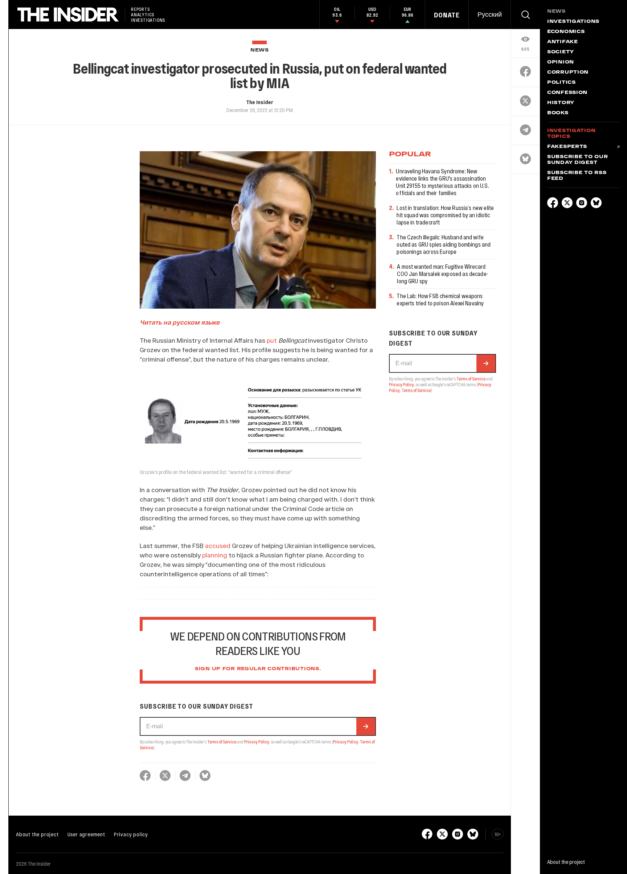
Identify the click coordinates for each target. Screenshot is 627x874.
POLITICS (561, 83)
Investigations (573, 22)
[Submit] (365, 726)
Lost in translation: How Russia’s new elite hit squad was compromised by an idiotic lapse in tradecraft (445, 215)
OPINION (560, 62)
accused (217, 545)
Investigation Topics (571, 134)
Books (558, 113)
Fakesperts (567, 147)
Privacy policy (131, 834)
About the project (37, 834)
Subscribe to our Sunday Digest (577, 160)
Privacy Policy (256, 741)
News (259, 50)
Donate (447, 15)
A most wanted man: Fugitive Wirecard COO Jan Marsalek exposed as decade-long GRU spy (442, 273)
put (272, 340)
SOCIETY (560, 52)
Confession (567, 93)
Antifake (562, 42)
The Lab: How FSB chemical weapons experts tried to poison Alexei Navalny (440, 299)
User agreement (86, 834)
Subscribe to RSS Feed (577, 176)
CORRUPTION (568, 72)
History (560, 103)
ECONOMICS (566, 32)
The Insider (259, 102)
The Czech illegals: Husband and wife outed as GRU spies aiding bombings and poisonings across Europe (444, 244)
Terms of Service (221, 741)
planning (214, 554)
